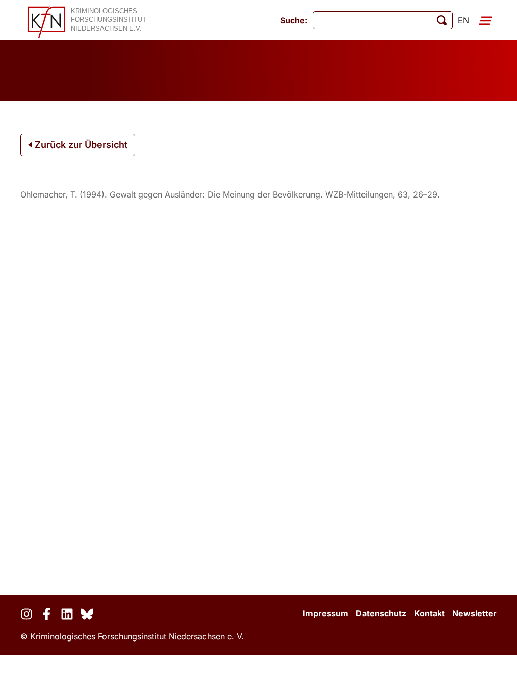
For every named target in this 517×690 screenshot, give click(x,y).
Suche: (293, 20)
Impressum (325, 613)
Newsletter (474, 613)
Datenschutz (381, 613)
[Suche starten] (441, 20)
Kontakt (429, 613)
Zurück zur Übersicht (79, 144)
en (463, 20)
